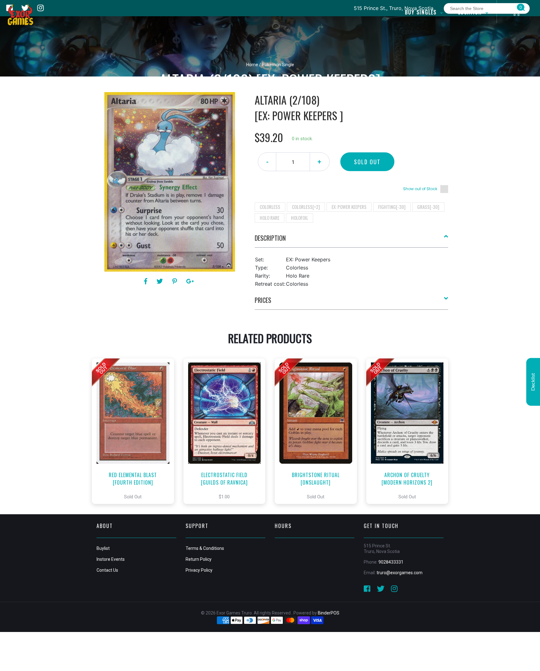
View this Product (136, 431)
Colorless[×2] (306, 206)
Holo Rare (269, 217)
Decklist (533, 382)
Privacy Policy (199, 570)
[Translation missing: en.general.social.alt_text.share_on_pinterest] (175, 281)
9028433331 (390, 562)
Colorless (270, 206)
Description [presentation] (270, 238)
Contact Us (107, 570)
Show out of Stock (420, 188)
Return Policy (199, 559)
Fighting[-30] (392, 206)
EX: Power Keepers (349, 206)
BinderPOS (328, 612)
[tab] (351, 240)
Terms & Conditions (205, 548)
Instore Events (111, 559)
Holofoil (299, 217)
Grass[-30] (428, 206)
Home (252, 64)
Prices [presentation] (263, 300)
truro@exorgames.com (399, 572)
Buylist (103, 548)
